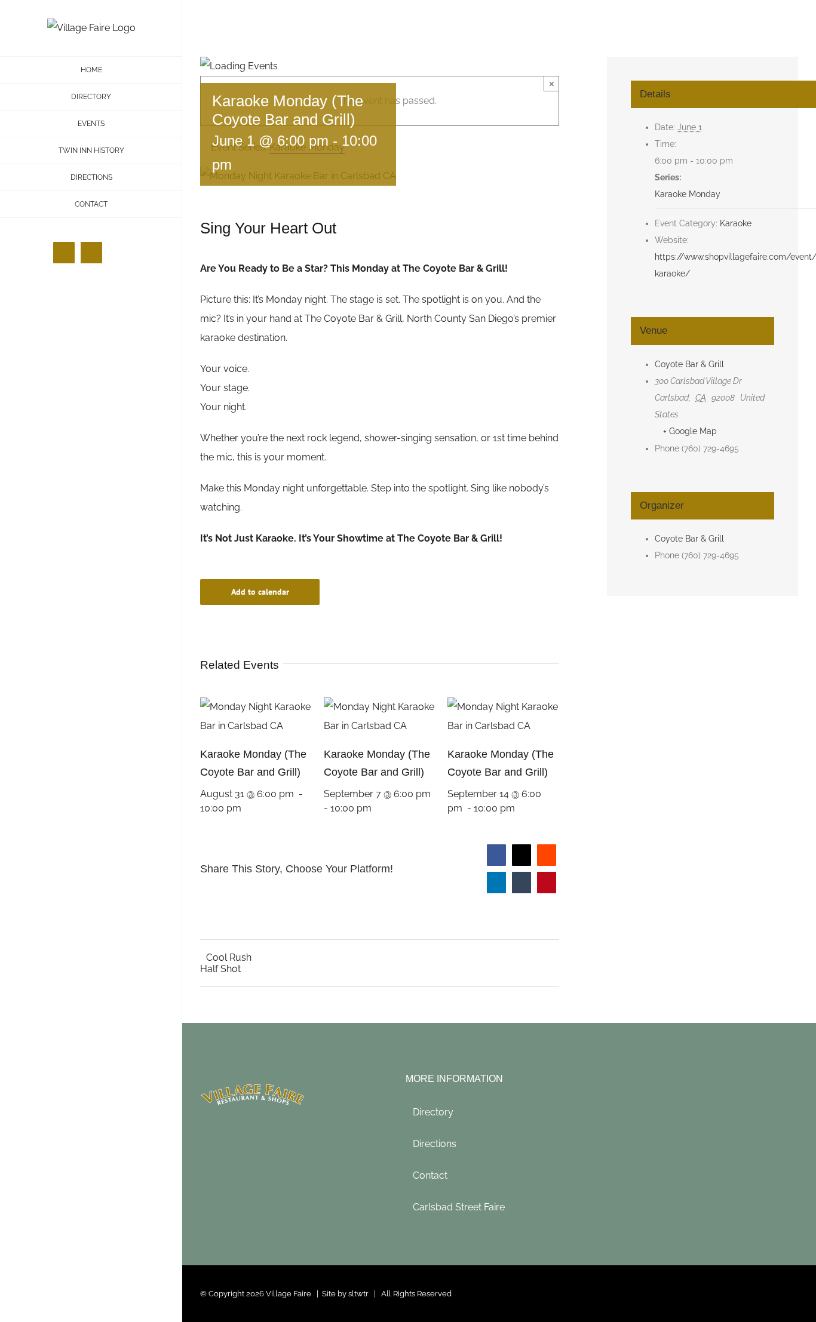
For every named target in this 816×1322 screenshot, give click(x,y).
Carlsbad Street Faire (459, 1207)
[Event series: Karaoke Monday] (250, 808)
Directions (434, 1143)
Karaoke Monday (687, 194)
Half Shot (220, 968)
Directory (433, 1112)
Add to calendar (260, 592)
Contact (430, 1175)
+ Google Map (690, 431)
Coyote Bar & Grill (689, 364)
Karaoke (735, 223)
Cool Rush (228, 957)
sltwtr (358, 1293)
